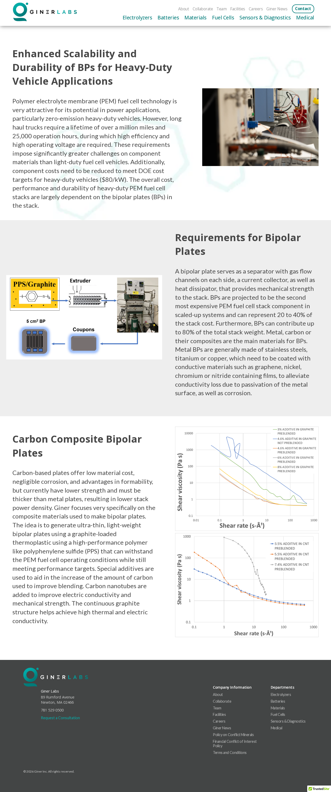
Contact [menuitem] (303, 9)
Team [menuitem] (221, 9)
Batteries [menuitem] (168, 17)
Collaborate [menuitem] (203, 9)
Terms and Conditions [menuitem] (229, 752)
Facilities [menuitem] (237, 9)
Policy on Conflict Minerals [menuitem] (233, 734)
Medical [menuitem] (305, 17)
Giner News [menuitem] (276, 9)
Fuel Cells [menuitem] (223, 17)
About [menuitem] (183, 9)
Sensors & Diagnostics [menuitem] (265, 17)
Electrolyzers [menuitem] (137, 17)
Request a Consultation (60, 718)
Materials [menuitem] (195, 17)
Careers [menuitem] (256, 9)
